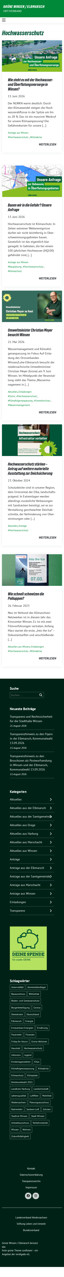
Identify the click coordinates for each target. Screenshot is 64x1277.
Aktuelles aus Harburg (24, 833)
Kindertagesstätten (21, 1061)
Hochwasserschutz (18, 137)
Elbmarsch (16, 1021)
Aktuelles (13, 391)
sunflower (27, 1250)
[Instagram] (35, 1196)
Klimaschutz (15, 271)
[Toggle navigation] (4, 20)
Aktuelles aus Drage (22, 825)
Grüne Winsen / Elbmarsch (23, 6)
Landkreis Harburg (20, 1088)
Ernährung (42, 1027)
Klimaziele (32, 1075)
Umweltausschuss (20, 1122)
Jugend (28, 1054)
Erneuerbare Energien (22, 1027)
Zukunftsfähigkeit (20, 1136)
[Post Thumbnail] (32, 56)
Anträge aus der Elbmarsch (27, 868)
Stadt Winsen (37, 1116)
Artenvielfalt (17, 987)
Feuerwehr (16, 1034)
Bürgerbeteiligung (20, 1007)
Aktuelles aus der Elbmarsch (28, 808)
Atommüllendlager (36, 987)
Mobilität (47, 1095)
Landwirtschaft (41, 1088)
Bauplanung (15, 266)
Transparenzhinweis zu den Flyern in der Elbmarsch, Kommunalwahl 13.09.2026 (31, 738)
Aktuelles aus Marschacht (26, 842)
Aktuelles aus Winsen (19, 646)
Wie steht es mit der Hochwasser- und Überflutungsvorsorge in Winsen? (30, 84)
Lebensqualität (18, 1095)
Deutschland (33, 1014)
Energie (29, 1021)
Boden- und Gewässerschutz (25, 1000)
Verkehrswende (40, 1122)
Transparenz (17, 910)
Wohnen (26, 1129)
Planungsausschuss (39, 1102)
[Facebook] (28, 1196)
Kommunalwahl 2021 (22, 1082)
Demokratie (17, 1014)
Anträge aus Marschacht (25, 885)
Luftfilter (34, 1095)
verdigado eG (22, 1254)
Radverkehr (17, 1109)
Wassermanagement (19, 405)
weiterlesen (47, 144)
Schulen (47, 1109)
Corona (37, 1007)
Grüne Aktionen (39, 1041)
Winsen (15, 1129)
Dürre (12, 396)
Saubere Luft (32, 1109)
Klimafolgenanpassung (21, 400)
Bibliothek (34, 993)
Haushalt (15, 1048)
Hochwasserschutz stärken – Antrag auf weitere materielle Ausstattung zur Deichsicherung (30, 468)
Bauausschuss (18, 993)
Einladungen (25, 391)
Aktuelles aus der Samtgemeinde (31, 816)
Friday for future (19, 1041)
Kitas (36, 1061)
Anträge (23, 525)
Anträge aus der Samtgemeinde (30, 876)
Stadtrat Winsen (19, 1116)
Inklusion (16, 1054)
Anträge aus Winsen (18, 132)
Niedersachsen (18, 1102)
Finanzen (30, 1034)
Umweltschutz (42, 400)
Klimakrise (36, 137)
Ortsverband (12, 11)
